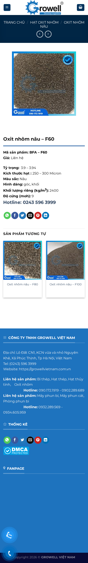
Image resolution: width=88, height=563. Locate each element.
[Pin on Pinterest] (37, 215)
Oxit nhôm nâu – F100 (66, 284)
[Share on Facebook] (14, 215)
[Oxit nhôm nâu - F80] (22, 260)
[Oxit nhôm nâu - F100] (65, 260)
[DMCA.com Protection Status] (16, 450)
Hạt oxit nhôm (44, 22)
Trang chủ (14, 22)
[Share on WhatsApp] (7, 215)
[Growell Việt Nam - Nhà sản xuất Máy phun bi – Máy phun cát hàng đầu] (44, 7)
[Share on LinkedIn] (45, 215)
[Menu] (7, 7)
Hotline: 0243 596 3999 (29, 202)
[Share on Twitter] (22, 215)
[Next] (19, 120)
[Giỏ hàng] (81, 7)
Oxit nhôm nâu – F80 (22, 284)
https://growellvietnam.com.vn (45, 369)
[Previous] (7, 120)
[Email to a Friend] (30, 215)
